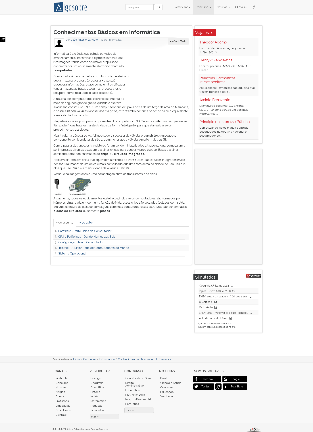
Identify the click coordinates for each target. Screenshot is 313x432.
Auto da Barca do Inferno (213, 318)
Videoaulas (63, 405)
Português (132, 404)
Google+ (236, 379)
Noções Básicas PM (138, 399)
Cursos (60, 396)
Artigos (60, 392)
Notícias (222, 7)
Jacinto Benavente (214, 100)
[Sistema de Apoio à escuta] (2, 39)
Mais (242, 7)
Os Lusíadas (206, 307)
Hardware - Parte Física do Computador (84, 231)
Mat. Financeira (135, 394)
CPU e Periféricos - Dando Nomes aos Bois (86, 236)
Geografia (97, 383)
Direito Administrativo (134, 384)
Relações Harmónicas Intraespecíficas (217, 80)
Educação (167, 392)
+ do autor (86, 222)
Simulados (97, 410)
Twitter (205, 386)
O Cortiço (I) (206, 301)
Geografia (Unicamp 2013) (214, 285)
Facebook (207, 379)
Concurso (202, 7)
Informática (132, 390)
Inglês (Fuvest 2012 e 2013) (215, 291)
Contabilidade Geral (138, 378)
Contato (61, 414)
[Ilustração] (72, 186)
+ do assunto (64, 222)
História (95, 392)
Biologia (96, 378)
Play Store (237, 386)
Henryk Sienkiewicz (215, 60)
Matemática (98, 401)
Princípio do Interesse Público (224, 122)
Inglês (94, 396)
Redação (97, 405)
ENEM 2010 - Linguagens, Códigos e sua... (224, 296)
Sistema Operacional (72, 253)
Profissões (62, 401)
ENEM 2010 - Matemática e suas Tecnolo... (223, 312)
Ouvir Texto (180, 41)
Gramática (97, 387)
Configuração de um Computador (80, 242)
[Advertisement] (162, 74)
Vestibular (181, 7)
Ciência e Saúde (170, 383)
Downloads (63, 410)
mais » (95, 416)
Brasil (163, 378)
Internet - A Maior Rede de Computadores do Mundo (94, 248)
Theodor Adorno (213, 42)
